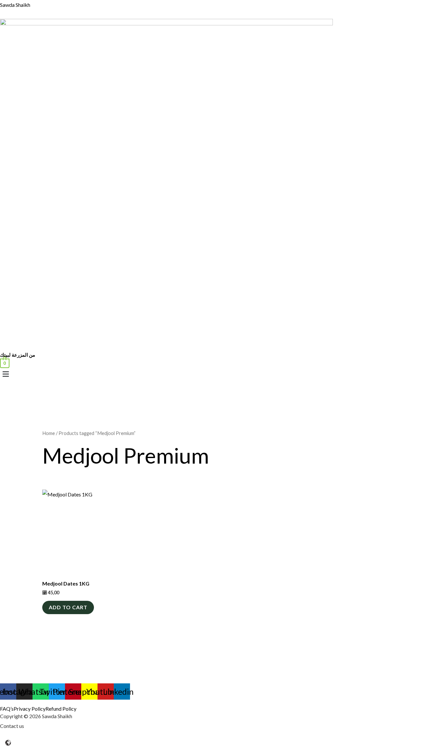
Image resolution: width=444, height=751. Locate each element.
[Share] (34, 737)
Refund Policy (61, 708)
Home (48, 433)
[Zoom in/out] (6, 737)
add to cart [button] (68, 607)
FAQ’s (7, 708)
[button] (195, 374)
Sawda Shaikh (15, 5)
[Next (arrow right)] (20, 747)
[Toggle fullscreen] (20, 737)
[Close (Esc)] (48, 737)
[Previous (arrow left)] (6, 747)
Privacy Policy (30, 708)
